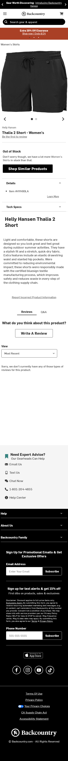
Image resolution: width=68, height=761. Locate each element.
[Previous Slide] (2, 4)
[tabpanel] (34, 348)
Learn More (53, 196)
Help (4, 513)
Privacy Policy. (46, 621)
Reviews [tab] (26, 312)
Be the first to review (14, 136)
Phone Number (16, 628)
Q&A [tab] (44, 312)
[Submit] (6, 21)
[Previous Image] (5, 119)
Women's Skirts (10, 44)
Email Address (16, 564)
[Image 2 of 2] (36, 119)
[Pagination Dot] (29, 37)
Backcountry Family (14, 537)
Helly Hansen (9, 127)
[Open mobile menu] (5, 14)
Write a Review (34, 333)
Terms (34, 621)
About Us (7, 525)
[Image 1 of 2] (32, 119)
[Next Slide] (65, 4)
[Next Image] (63, 119)
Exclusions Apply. (14, 602)
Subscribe (52, 571)
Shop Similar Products (27, 168)
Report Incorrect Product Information (34, 297)
